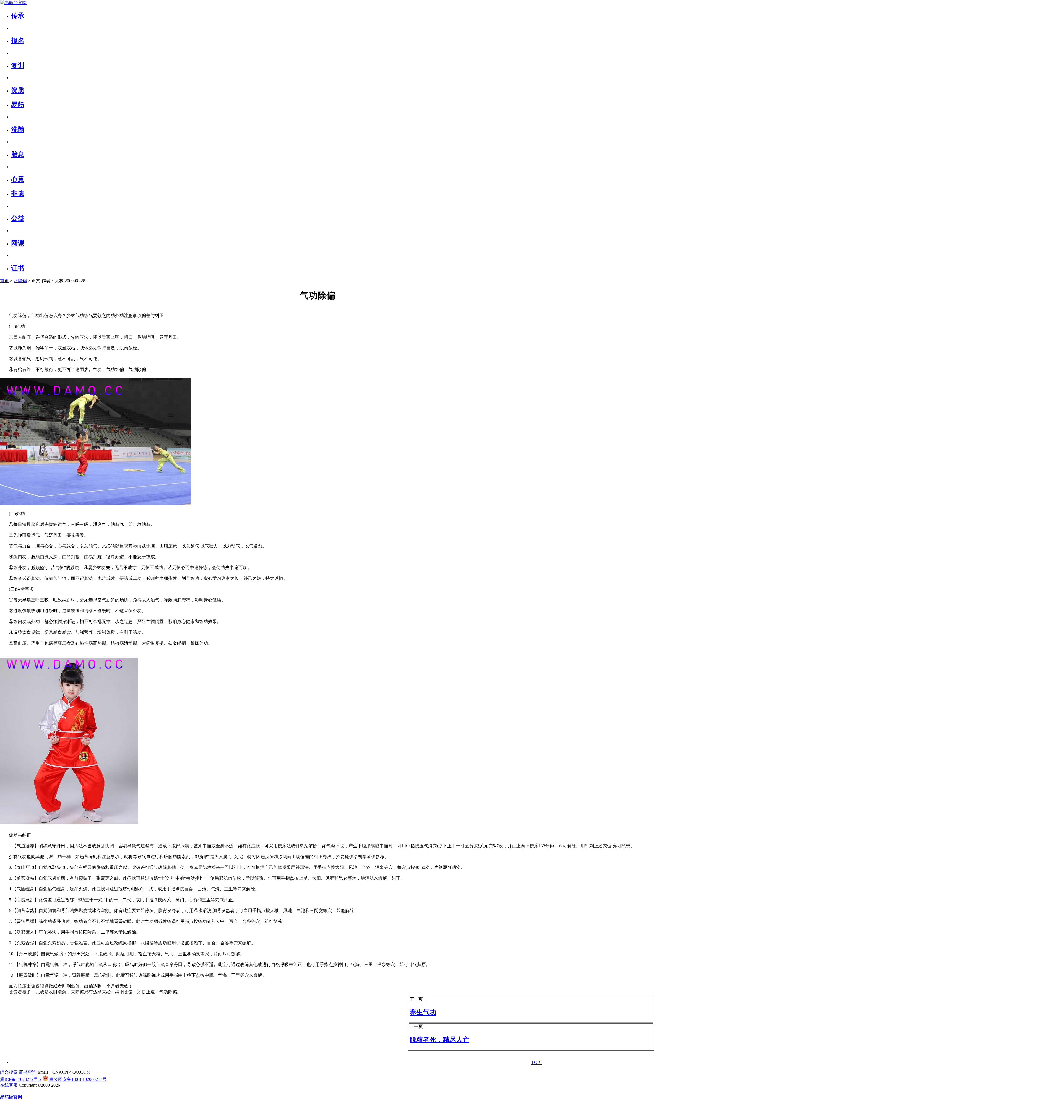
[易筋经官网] (13, 2)
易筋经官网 (11, 1097)
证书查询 (28, 1072)
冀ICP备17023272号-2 (20, 1079)
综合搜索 (9, 1072)
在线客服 (9, 1085)
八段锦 (20, 280)
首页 (4, 280)
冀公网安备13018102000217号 (77, 1079)
